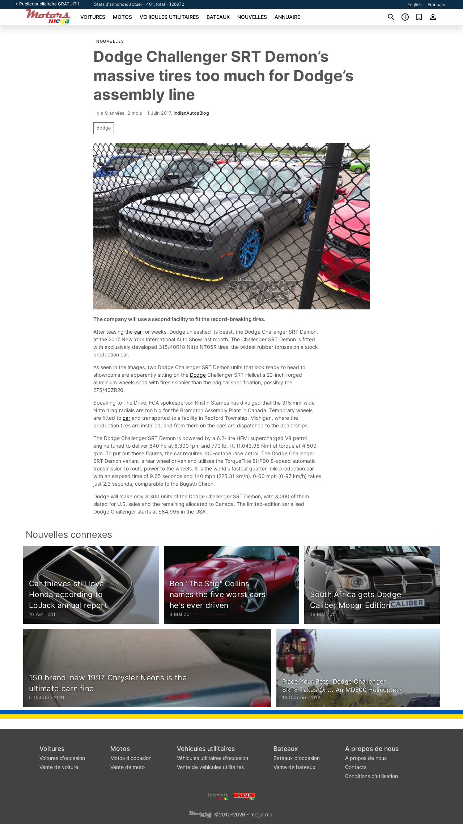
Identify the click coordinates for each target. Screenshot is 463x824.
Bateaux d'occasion (296, 758)
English (414, 4)
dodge (104, 128)
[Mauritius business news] (218, 796)
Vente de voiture (58, 767)
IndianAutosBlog (191, 113)
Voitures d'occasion (62, 758)
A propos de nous (372, 748)
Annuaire (287, 17)
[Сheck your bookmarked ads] (419, 17)
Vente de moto (127, 767)
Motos (122, 17)
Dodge (198, 375)
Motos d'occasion (131, 758)
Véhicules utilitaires (169, 17)
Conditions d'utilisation (371, 776)
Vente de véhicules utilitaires (210, 767)
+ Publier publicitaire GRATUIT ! (47, 4)
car (138, 332)
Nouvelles (252, 17)
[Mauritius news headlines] (244, 796)
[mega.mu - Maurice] (200, 814)
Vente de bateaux (294, 767)
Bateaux (218, 17)
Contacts (355, 767)
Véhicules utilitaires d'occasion (212, 758)
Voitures (92, 17)
